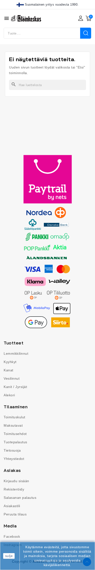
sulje (9, 556)
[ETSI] (85, 33)
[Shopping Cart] (88, 18)
